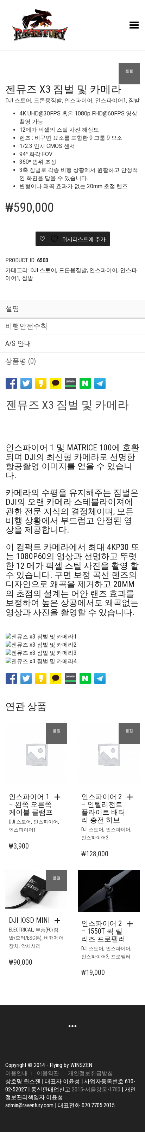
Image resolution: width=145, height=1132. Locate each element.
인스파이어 (78, 100)
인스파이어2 (94, 837)
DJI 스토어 (18, 100)
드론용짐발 (48, 100)
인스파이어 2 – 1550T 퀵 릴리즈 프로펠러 (103, 931)
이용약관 (48, 1073)
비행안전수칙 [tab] (26, 326)
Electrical (21, 930)
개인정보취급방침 (90, 1073)
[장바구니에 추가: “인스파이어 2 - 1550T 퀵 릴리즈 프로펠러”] (131, 924)
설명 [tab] (12, 308)
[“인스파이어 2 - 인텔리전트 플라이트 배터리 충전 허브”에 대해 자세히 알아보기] (131, 797)
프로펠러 (121, 956)
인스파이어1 (110, 100)
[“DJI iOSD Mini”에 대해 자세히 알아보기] (59, 920)
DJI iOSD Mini (29, 920)
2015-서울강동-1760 (96, 1089)
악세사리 (31, 946)
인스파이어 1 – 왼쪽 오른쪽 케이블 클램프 (31, 804)
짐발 (134, 100)
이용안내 (16, 1073)
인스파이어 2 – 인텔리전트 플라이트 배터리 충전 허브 (103, 808)
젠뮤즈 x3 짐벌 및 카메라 (67, 405)
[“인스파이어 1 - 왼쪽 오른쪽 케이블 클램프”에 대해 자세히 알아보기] (59, 797)
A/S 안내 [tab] (18, 343)
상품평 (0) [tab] (20, 361)
